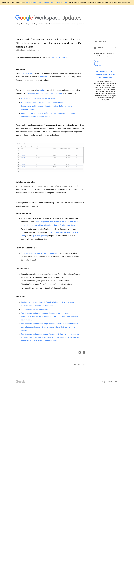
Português (97, 65)
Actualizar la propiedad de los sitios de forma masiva (42, 102)
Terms (116, 382)
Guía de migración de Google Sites (35, 309)
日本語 (96, 63)
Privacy (110, 382)
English (96, 59)
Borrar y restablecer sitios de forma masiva (38, 98)
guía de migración (40, 236)
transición (42, 90)
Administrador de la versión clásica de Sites (45, 93)
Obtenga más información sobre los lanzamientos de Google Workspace (105, 74)
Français (97, 61)
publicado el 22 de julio (60, 57)
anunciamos (28, 73)
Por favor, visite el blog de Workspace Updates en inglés (46, 3)
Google (104, 382)
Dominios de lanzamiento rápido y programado (39, 253)
